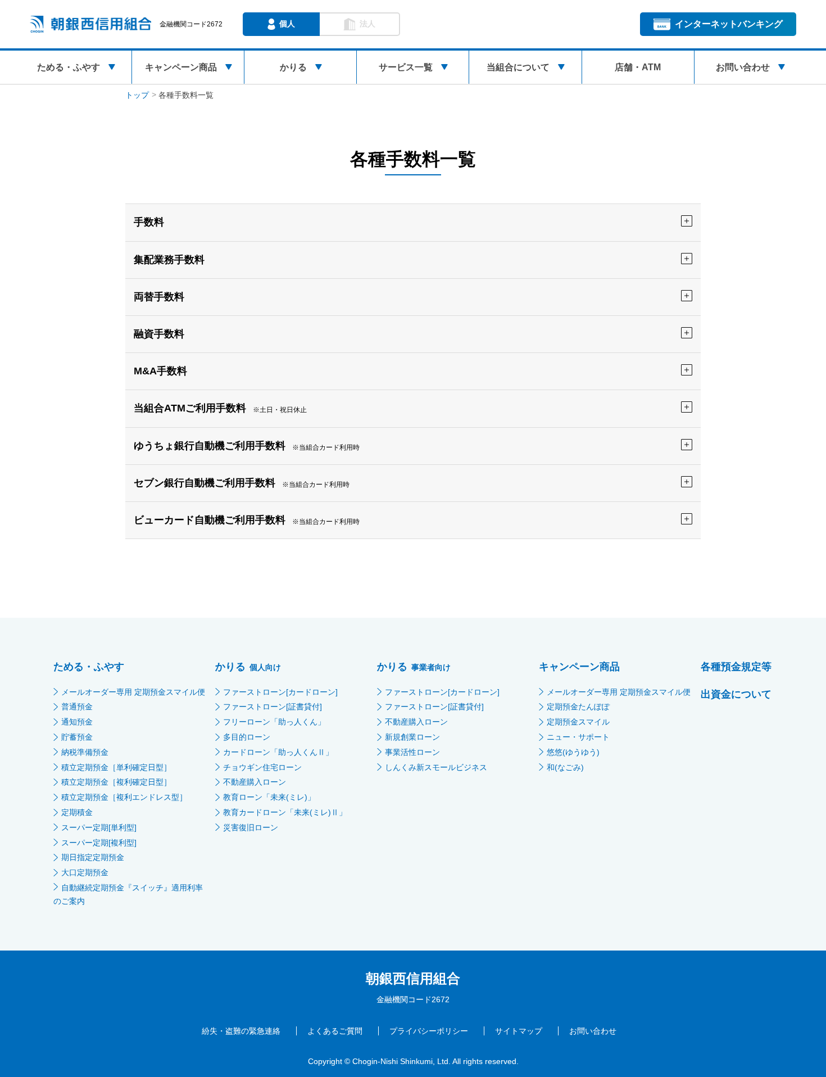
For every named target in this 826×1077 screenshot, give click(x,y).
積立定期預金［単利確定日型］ (116, 767)
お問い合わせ (743, 67)
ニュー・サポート (578, 736)
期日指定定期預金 (92, 857)
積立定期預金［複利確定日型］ (116, 781)
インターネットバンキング (729, 24)
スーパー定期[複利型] (99, 842)
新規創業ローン (412, 736)
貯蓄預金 (77, 736)
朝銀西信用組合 (413, 978)
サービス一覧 (406, 67)
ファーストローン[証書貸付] (272, 706)
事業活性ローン (412, 752)
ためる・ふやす (68, 67)
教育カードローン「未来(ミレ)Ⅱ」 (285, 812)
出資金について (736, 694)
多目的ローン (246, 736)
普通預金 (77, 706)
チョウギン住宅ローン (262, 767)
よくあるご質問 (334, 1030)
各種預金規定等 (736, 666)
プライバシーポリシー (428, 1030)
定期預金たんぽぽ (578, 706)
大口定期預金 (84, 872)
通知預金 (77, 721)
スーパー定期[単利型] (99, 827)
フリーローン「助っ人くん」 (274, 721)
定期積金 (77, 812)
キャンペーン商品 (181, 67)
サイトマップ (518, 1030)
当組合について (518, 67)
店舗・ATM (638, 67)
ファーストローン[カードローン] (280, 691)
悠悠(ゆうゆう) (573, 752)
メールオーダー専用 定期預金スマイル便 (133, 691)
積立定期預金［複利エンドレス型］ (124, 797)
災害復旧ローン (250, 827)
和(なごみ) (565, 767)
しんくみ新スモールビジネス (436, 767)
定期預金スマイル (578, 721)
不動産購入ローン (254, 781)
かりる (293, 67)
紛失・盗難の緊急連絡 (241, 1030)
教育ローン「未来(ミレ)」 (269, 797)
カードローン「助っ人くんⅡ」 (278, 752)
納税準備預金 (84, 752)
